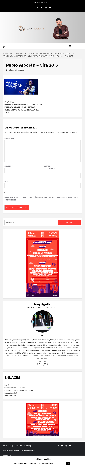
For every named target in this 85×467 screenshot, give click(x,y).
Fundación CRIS (10, 395)
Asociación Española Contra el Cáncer (18, 390)
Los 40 (6, 385)
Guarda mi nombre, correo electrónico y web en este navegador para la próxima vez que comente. (42, 198)
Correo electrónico (49, 168)
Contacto (18, 446)
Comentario (10, 138)
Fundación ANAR (10, 393)
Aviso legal (28, 446)
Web (6, 181)
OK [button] (68, 463)
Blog (11, 446)
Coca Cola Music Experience (14, 387)
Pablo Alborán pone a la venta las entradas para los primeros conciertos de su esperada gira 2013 (23, 107)
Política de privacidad (11, 451)
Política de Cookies (28, 451)
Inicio (5, 446)
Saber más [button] (59, 463)
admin (11, 70)
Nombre (8, 166)
